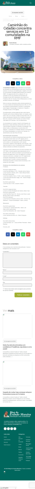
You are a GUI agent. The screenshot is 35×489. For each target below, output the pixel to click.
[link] (17, 326)
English (5, 488)
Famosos (28, 437)
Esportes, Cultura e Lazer (21, 459)
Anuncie (6, 442)
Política (20, 452)
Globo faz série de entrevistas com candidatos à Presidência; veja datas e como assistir (17, 347)
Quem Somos (7, 439)
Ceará (22, 16)
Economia (21, 454)
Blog (16, 16)
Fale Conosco (7, 444)
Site (4, 282)
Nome (4, 269)
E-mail (5, 276)
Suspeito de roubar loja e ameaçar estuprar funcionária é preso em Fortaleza (17, 393)
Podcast (28, 460)
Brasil (20, 447)
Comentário (6, 251)
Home (10, 16)
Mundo (20, 449)
